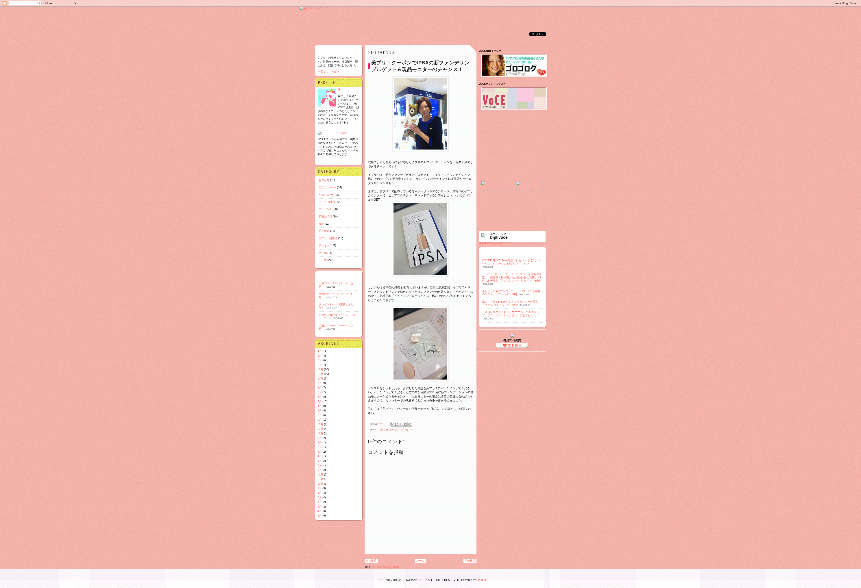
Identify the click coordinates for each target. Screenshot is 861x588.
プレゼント (407, 429)
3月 (319, 355)
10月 (320, 378)
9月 (319, 383)
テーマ (323, 260)
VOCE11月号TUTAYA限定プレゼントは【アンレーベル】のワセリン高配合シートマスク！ (511, 262)
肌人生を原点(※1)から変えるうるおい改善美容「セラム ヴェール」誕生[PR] (510, 303)
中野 (380, 424)
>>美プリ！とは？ (328, 71)
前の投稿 (470, 560)
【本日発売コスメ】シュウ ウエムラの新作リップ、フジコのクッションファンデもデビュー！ (510, 313)
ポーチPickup (327, 202)
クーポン (395, 429)
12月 (320, 369)
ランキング (325, 245)
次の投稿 (371, 560)
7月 (319, 392)
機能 (321, 223)
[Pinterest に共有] (409, 424)
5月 (319, 401)
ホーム (420, 560)
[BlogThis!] (397, 424)
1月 (319, 365)
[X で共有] (401, 424)
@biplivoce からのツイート (495, 243)
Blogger (481, 579)
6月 (319, 396)
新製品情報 (325, 216)
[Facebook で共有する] (405, 424)
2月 (319, 360)
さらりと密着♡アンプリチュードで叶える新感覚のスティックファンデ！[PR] (511, 293)
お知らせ (383, 429)
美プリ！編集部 (328, 238)
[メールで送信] (392, 424)
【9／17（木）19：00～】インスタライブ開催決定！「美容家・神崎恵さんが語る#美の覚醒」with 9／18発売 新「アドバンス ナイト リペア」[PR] (512, 277)
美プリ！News (327, 187)
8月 (319, 387)
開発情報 (324, 230)
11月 (320, 373)
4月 (319, 351)
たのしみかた (327, 194)
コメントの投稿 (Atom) (385, 567)
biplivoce (499, 237)
